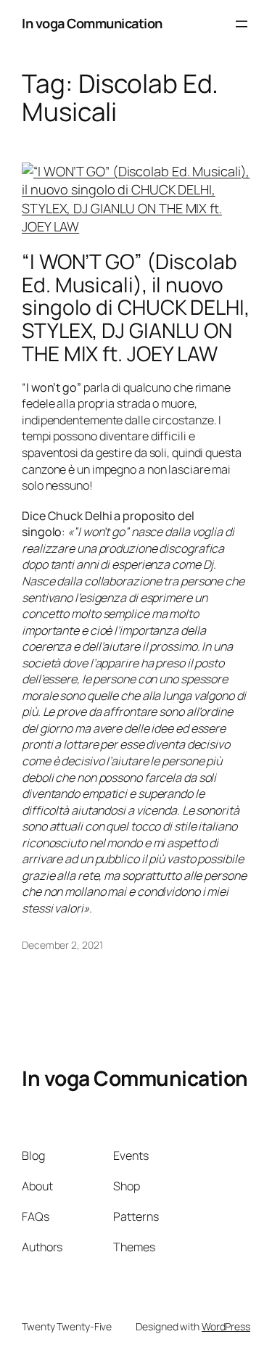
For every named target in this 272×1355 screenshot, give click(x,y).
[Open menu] (241, 24)
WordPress (226, 1326)
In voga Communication (92, 23)
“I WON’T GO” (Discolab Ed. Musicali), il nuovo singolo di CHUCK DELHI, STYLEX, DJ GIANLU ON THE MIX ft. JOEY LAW (136, 308)
